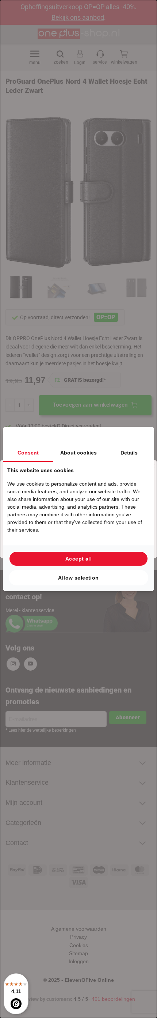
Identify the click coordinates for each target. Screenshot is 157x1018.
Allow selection (78, 578)
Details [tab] (129, 453)
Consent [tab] (28, 453)
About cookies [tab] (78, 453)
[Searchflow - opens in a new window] (140, 435)
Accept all (78, 559)
